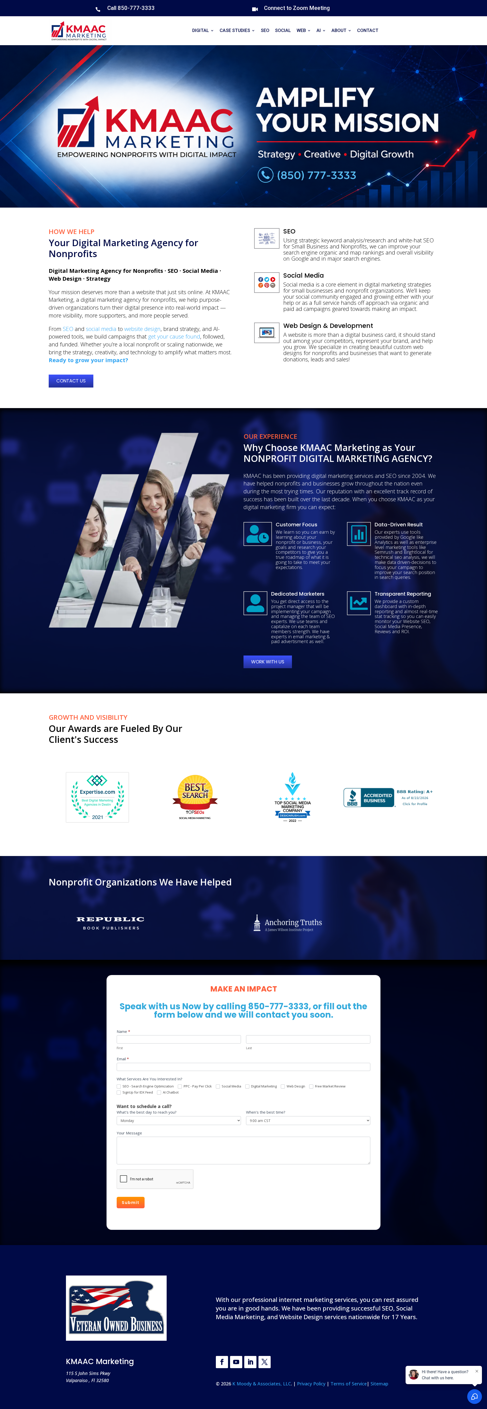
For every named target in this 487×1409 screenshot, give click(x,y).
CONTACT (367, 30)
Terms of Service (349, 1384)
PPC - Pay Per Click (197, 1086)
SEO (265, 30)
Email (123, 1058)
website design (142, 328)
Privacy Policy (312, 1384)
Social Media (231, 1086)
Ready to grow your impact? (88, 360)
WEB (301, 30)
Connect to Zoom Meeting (297, 8)
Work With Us (267, 662)
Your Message (129, 1132)
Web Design (295, 1086)
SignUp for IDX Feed (137, 1092)
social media (101, 328)
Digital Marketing (263, 1086)
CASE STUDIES (235, 30)
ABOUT (339, 30)
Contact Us (71, 381)
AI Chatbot (170, 1092)
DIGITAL (200, 30)
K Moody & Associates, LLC (261, 1384)
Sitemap (379, 1384)
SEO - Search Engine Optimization (148, 1086)
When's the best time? (265, 1112)
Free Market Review (329, 1086)
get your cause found (174, 336)
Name (123, 1031)
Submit (131, 1202)
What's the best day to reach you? (147, 1112)
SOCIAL (283, 30)
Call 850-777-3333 (131, 8)
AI (319, 30)
